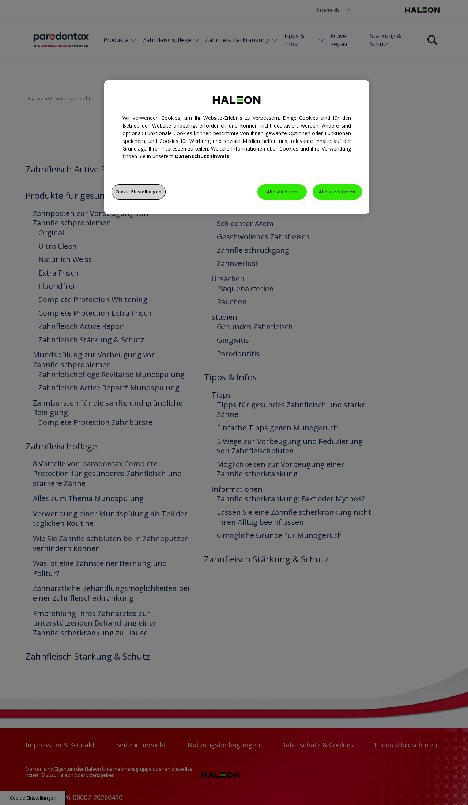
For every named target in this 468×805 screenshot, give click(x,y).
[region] (236, 147)
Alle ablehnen (282, 191)
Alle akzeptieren (337, 191)
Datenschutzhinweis (202, 156)
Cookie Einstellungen (139, 191)
